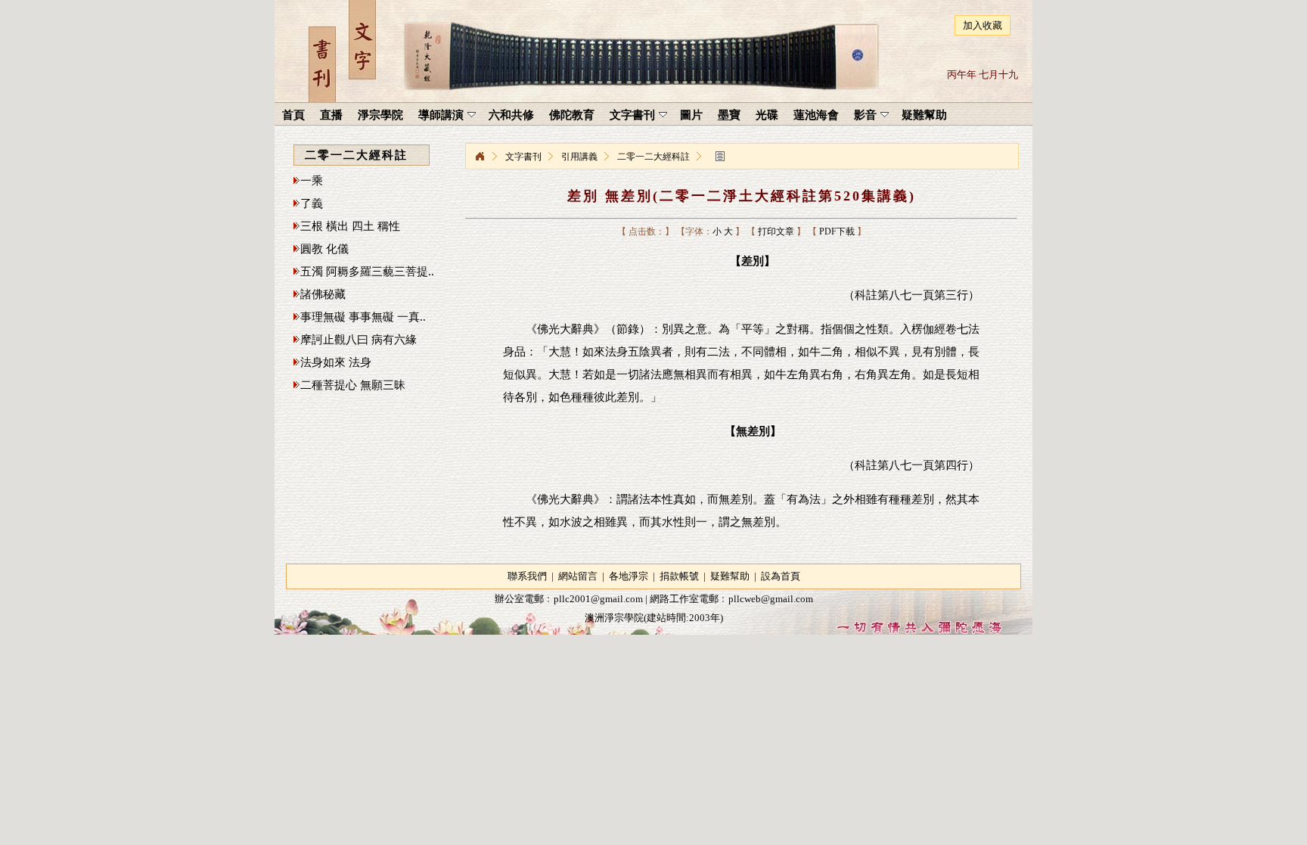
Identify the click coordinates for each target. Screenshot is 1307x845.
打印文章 (776, 231)
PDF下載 (837, 231)
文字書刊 (523, 156)
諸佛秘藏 (323, 294)
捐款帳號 (679, 576)
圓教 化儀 (324, 249)
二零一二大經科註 (653, 156)
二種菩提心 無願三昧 (352, 385)
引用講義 (579, 156)
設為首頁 (780, 576)
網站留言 (578, 576)
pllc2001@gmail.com (598, 598)
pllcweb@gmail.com (770, 598)
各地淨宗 (628, 576)
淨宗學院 (479, 157)
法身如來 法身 (335, 362)
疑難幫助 (730, 576)
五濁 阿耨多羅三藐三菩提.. (367, 272)
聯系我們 (527, 576)
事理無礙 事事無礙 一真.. (363, 317)
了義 (311, 203)
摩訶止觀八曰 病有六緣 (358, 340)
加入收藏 (982, 25)
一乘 (311, 181)
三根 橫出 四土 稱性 (350, 226)
